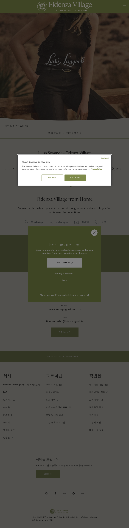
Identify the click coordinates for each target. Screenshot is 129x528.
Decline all (105, 158)
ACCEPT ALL (75, 178)
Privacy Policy (96, 169)
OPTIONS (52, 178)
